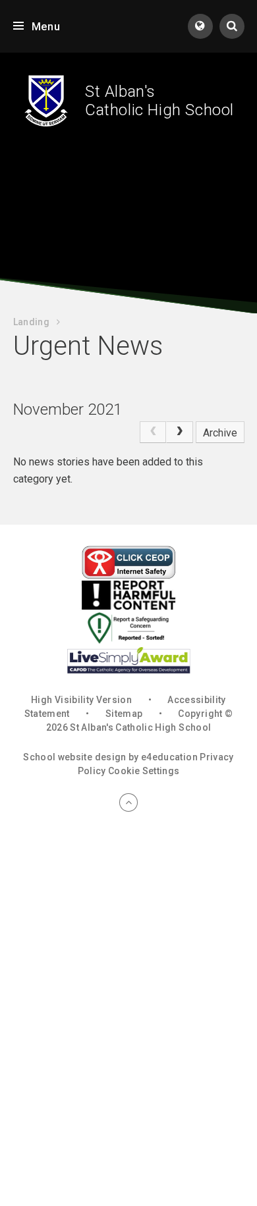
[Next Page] (179, 432)
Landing (31, 322)
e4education (169, 757)
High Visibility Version (81, 700)
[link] (153, 432)
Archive (220, 433)
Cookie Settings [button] (143, 771)
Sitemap (123, 713)
